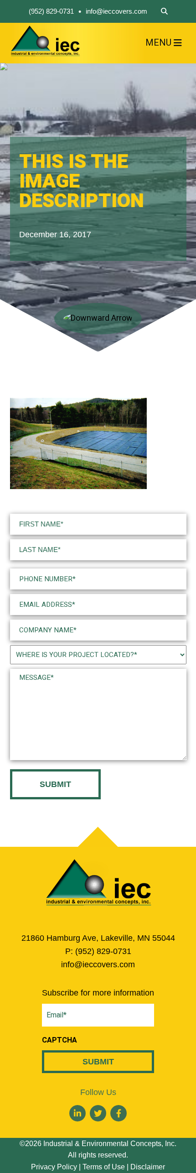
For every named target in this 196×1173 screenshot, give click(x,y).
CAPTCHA (59, 1040)
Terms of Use (104, 1167)
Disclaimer (147, 1167)
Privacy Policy (54, 1167)
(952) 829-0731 (51, 11)
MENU (158, 42)
